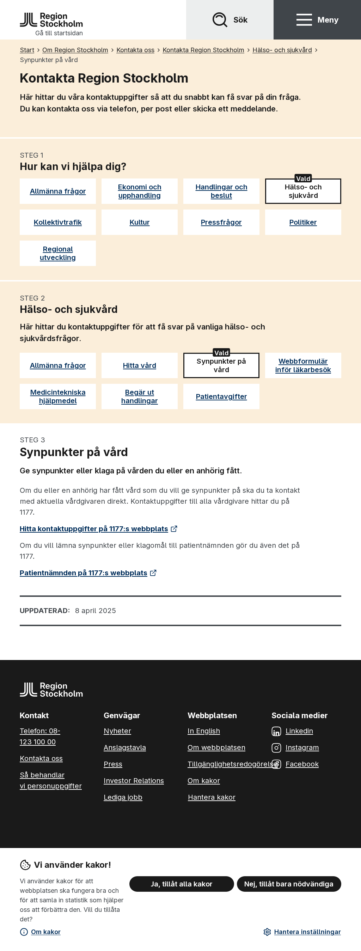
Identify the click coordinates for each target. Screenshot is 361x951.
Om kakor (46, 931)
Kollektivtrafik (58, 222)
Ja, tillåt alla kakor (182, 884)
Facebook (302, 764)
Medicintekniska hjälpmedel (58, 396)
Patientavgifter (221, 396)
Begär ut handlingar (139, 396)
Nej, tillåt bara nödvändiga (289, 884)
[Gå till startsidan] (51, 20)
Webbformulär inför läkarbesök (303, 365)
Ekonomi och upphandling (139, 191)
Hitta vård (139, 365)
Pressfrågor (221, 222)
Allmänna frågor (58, 191)
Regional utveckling (58, 253)
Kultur (140, 222)
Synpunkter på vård (221, 365)
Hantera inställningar (307, 931)
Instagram (302, 747)
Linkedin (299, 731)
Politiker (303, 222)
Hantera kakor (211, 797)
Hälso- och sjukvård (310, 191)
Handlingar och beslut (221, 191)
